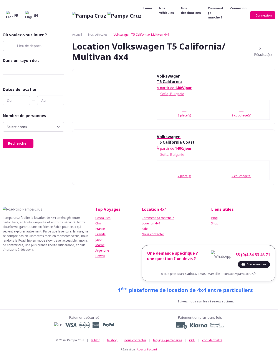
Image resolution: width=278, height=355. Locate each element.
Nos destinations (191, 10)
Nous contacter (153, 234)
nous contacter (135, 340)
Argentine (102, 250)
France (100, 229)
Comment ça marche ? (215, 12)
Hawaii (100, 256)
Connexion (263, 15)
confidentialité (212, 340)
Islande (100, 234)
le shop (112, 340)
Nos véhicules (166, 10)
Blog (214, 218)
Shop (214, 223)
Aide (145, 229)
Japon (99, 239)
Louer (147, 8)
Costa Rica (103, 218)
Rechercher (18, 143)
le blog (95, 340)
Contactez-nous (256, 264)
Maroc (99, 245)
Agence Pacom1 (147, 349)
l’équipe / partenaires (167, 340)
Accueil (77, 34)
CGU (192, 340)
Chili (98, 223)
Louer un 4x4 (151, 223)
